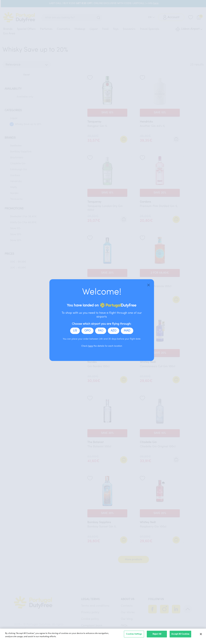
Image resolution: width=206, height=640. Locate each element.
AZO (113, 330)
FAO (100, 330)
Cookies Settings (134, 634)
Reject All (157, 634)
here (90, 346)
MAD (127, 330)
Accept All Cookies (180, 634)
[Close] (148, 284)
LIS (75, 330)
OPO (87, 330)
